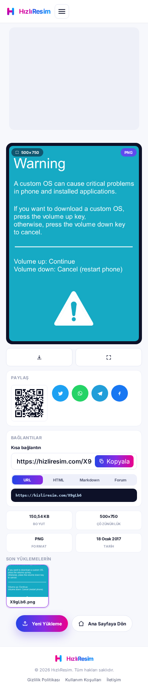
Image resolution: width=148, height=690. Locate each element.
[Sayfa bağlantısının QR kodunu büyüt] (29, 403)
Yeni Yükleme (47, 624)
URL (27, 480)
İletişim (114, 679)
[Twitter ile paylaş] (60, 393)
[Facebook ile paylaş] (119, 393)
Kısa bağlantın (26, 447)
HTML (58, 480)
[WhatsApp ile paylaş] (80, 393)
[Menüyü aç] (62, 11)
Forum (120, 480)
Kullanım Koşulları (83, 679)
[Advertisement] (74, 78)
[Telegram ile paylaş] (99, 393)
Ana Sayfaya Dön (107, 624)
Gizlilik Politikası (43, 679)
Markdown (89, 480)
